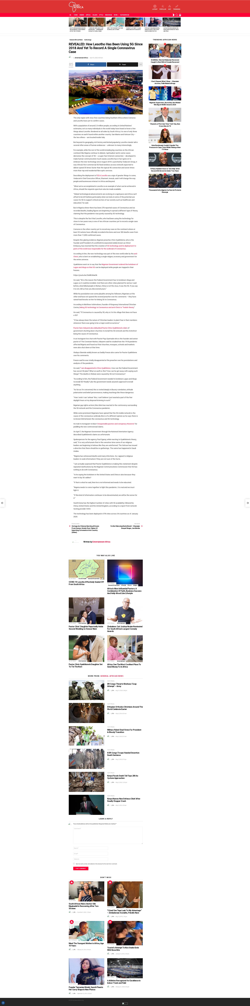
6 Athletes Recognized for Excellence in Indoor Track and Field (171, 29)
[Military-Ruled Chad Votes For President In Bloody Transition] (86, 736)
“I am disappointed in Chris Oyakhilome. (95, 368)
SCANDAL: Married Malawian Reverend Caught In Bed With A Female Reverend (165, 61)
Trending (176, 9)
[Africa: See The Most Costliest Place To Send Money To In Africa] (125, 648)
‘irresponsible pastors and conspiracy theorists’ (115, 424)
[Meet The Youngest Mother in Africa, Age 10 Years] (115, 22)
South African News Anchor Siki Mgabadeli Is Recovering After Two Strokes (77, 29)
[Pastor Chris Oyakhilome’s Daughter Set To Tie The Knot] (86, 648)
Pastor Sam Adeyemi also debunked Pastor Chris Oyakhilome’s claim (100, 328)
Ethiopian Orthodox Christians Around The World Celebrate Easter (125, 708)
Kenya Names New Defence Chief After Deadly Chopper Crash (123, 800)
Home (76, 15)
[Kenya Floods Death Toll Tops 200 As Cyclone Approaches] (86, 782)
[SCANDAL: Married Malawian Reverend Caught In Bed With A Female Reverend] (165, 51)
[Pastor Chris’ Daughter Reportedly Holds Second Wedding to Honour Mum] (86, 610)
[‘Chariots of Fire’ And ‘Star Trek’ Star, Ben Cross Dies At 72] (165, 115)
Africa (88, 15)
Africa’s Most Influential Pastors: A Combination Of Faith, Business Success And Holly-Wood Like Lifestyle (124, 590)
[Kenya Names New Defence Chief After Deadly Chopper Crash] (86, 805)
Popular (162, 9)
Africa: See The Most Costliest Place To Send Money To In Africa (124, 665)
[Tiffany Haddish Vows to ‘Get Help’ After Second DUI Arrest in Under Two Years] (165, 160)
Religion (135, 585)
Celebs (94, 15)
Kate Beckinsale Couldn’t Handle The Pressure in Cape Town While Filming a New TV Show (165, 147)
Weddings (108, 15)
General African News (94, 578)
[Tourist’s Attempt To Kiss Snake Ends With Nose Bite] (134, 22)
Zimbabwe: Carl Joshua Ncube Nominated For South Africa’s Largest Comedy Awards (124, 628)
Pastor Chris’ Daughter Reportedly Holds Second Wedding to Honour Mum (86, 627)
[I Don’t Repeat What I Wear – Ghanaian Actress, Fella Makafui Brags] (165, 72)
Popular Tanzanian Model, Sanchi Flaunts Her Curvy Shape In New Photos (152, 29)
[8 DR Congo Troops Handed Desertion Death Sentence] (86, 759)
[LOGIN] (180, 15)
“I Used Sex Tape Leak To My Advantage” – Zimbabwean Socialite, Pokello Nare (95, 29)
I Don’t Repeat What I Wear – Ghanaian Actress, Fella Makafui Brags (165, 82)
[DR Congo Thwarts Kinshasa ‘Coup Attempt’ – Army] (86, 690)
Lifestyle (123, 585)
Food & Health (82, 578)
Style (101, 15)
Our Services (124, 15)
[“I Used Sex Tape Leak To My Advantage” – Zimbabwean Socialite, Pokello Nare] (97, 22)
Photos (130, 585)
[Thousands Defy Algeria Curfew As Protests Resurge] (165, 181)
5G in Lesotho (102, 175)
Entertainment (83, 623)
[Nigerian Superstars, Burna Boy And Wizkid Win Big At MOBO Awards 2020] (165, 93)
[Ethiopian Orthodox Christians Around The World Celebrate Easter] (86, 713)
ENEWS (81, 15)
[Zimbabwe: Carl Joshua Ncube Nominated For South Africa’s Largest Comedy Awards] (125, 610)
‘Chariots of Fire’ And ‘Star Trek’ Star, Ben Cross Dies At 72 (165, 125)
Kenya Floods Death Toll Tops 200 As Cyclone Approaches (122, 777)
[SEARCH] (177, 15)
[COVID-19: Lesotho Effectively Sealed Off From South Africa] (86, 570)
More (115, 15)
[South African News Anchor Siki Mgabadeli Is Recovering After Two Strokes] (78, 22)
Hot (169, 9)
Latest (155, 9)
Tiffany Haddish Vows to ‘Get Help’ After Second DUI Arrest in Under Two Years (165, 170)
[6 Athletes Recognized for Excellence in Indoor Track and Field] (171, 22)
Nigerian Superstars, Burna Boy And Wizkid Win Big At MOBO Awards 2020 (164, 104)
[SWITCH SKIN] (173, 15)
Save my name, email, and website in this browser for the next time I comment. (96, 864)
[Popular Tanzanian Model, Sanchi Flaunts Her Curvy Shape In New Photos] (153, 22)
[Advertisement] (163, 232)
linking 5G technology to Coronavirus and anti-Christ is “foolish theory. (106, 307)
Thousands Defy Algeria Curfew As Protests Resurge (165, 191)
